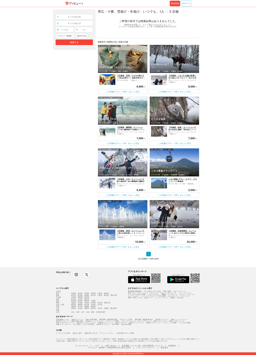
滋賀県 (73, 302)
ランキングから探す (63, 333)
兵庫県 (93, 302)
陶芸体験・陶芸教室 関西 (108, 319)
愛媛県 (86, 306)
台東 (77, 312)
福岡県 (73, 308)
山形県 (99, 293)
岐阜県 (80, 301)
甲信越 (58, 297)
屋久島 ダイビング (62, 321)
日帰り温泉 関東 (91, 319)
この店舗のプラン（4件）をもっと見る (122, 246)
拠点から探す (77, 333)
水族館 (172, 297)
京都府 (80, 302)
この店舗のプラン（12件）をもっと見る (123, 91)
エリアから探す (62, 288)
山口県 (99, 304)
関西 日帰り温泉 (77, 321)
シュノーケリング (184, 293)
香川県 (80, 306)
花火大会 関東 (126, 324)
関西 (57, 302)
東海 (57, 301)
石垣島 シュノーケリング (94, 321)
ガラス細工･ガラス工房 (152, 291)
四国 (57, 306)
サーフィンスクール (187, 294)
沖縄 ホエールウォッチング (86, 322)
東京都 (106, 295)
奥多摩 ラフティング (105, 322)
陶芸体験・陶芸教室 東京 (144, 319)
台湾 (57, 312)
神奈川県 (113, 295)
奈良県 (99, 302)
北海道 (58, 291)
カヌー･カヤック (179, 291)
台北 (72, 312)
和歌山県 (107, 302)
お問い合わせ (110, 345)
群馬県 (80, 295)
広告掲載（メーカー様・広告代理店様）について (142, 345)
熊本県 (93, 308)
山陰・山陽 (60, 304)
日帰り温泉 (167, 291)
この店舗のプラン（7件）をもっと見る (122, 143)
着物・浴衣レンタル (135, 297)
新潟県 (86, 297)
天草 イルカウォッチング (65, 322)
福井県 (86, 299)
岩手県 (80, 293)
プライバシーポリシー (145, 347)
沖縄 (57, 310)
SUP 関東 (115, 324)
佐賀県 (80, 308)
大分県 (99, 308)
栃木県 (73, 295)
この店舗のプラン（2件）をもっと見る (174, 195)
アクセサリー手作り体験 (137, 294)
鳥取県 (73, 304)
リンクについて (81, 345)
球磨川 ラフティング (153, 322)
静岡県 (73, 301)
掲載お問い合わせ (91, 333)
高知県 (93, 306)
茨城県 (86, 295)
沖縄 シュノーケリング (179, 319)
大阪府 (86, 302)
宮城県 (86, 293)
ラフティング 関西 (169, 322)
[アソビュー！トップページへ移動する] (73, 3)
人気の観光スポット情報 (125, 333)
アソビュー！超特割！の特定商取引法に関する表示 (109, 347)
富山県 (73, 299)
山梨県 (73, 297)
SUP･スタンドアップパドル (138, 293)
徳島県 (73, 306)
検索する (74, 42)
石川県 (80, 299)
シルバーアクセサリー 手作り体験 (153, 296)
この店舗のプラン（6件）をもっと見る (174, 91)
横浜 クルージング (160, 321)
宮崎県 (106, 308)
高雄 (92, 312)
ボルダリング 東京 (126, 319)
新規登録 (175, 3)
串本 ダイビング (121, 322)
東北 (57, 293)
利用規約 (172, 345)
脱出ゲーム (149, 297)
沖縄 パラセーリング (176, 321)
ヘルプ (96, 345)
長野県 (80, 297)
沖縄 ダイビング (77, 319)
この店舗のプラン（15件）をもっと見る (123, 195)
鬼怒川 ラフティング (136, 322)
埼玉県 (93, 295)
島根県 (80, 304)
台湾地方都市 (100, 312)
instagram (76, 274)
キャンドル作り (133, 296)
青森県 (73, 293)
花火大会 (180, 297)
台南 (87, 312)
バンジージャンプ (161, 297)
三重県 (93, 301)
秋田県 (93, 293)
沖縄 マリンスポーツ (63, 324)
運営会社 (164, 347)
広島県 (93, 304)
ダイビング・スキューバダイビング (163, 293)
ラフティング (185, 296)
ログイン (186, 3)
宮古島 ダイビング (103, 324)
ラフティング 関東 (112, 321)
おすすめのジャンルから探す (140, 288)
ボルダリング (173, 296)
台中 (82, 312)
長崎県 (86, 308)
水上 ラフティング (144, 321)
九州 (57, 308)
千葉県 (99, 295)
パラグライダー (153, 294)
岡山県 (86, 304)
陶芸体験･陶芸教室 (135, 291)
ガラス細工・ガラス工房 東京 (83, 324)
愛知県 (86, 301)
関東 (57, 295)
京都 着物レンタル (62, 319)
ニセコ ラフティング (128, 321)
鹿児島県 (113, 308)
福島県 (106, 293)
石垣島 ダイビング (161, 319)
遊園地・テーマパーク (169, 294)
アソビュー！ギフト (107, 333)
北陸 (57, 299)
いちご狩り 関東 (184, 322)
